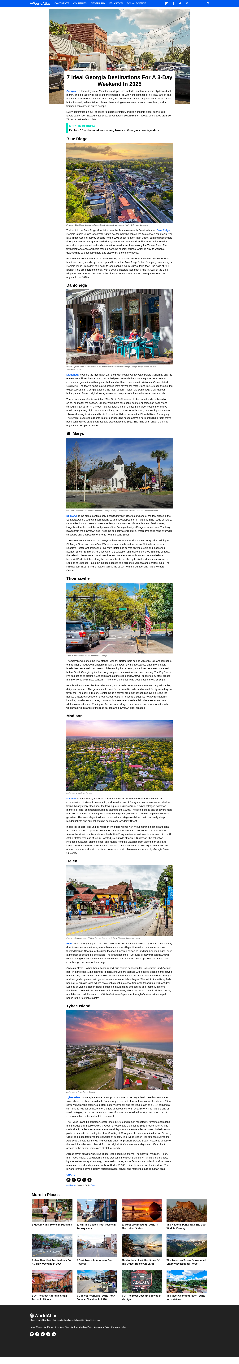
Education (116, 3)
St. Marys (71, 516)
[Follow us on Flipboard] (32, 1334)
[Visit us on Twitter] (43, 1334)
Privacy (50, 1327)
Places (93, 1185)
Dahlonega (72, 374)
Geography (98, 3)
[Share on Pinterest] (84, 1180)
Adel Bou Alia (71, 1185)
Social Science (136, 3)
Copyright (59, 1327)
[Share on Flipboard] (68, 1180)
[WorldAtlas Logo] (41, 3)
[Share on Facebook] (74, 1180)
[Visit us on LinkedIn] (54, 1334)
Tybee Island (73, 1097)
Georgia (71, 91)
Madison (71, 798)
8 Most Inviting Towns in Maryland (52, 1224)
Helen (69, 943)
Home (32, 1327)
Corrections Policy (102, 1327)
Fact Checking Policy (83, 1327)
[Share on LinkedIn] (89, 1180)
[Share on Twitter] (79, 1180)
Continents (61, 3)
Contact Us (41, 1327)
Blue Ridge (163, 230)
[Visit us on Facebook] (37, 1334)
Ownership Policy (118, 1327)
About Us (69, 1327)
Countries (80, 3)
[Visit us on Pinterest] (48, 1334)
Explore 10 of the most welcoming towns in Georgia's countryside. (113, 130)
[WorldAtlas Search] (208, 3)
